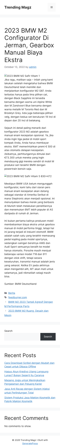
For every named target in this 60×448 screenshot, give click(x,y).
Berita (11, 293)
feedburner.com (17, 297)
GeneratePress (30, 443)
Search (8, 330)
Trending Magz (17, 7)
